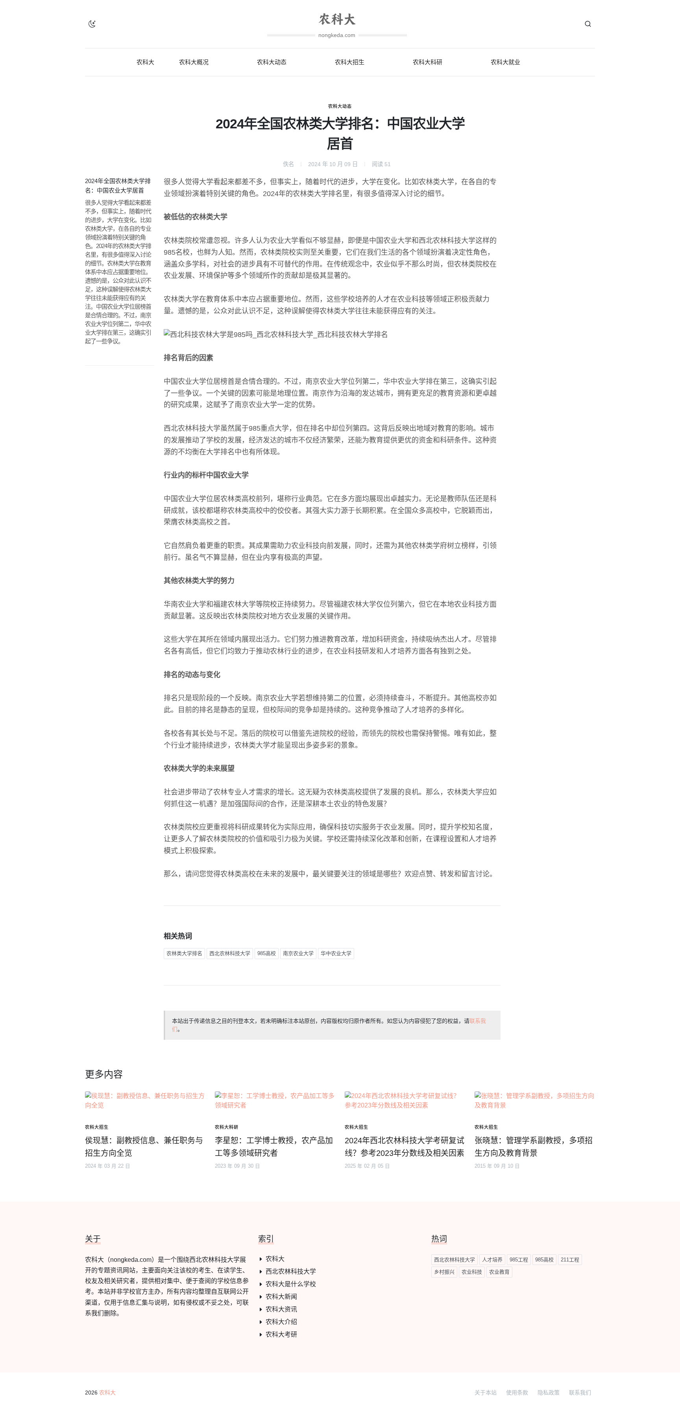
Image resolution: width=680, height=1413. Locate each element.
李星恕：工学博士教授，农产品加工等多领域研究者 (274, 1146)
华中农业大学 (336, 953)
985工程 (519, 1260)
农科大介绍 (281, 1322)
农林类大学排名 (184, 953)
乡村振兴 (444, 1272)
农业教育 (499, 1272)
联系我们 (580, 1392)
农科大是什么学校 (291, 1284)
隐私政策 (549, 1392)
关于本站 (486, 1392)
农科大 (275, 1259)
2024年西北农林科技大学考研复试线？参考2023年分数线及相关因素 (404, 1146)
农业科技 (472, 1272)
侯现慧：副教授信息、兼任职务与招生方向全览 (144, 1146)
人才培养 (492, 1260)
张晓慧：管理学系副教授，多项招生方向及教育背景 (534, 1146)
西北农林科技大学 (229, 953)
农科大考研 (281, 1334)
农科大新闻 (281, 1296)
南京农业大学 (298, 953)
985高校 (266, 953)
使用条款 (517, 1392)
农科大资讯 (281, 1309)
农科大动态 (340, 106)
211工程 (570, 1260)
